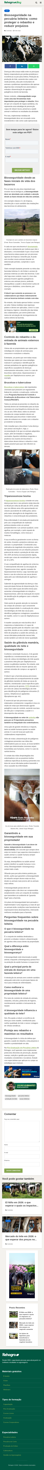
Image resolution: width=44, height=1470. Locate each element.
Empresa (7, 1160)
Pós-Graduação (9, 1409)
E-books (6, 1376)
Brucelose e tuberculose (14, 387)
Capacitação (7, 1404)
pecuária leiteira (23, 1096)
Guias (5, 1380)
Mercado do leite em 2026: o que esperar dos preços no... (21, 1238)
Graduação (7, 1418)
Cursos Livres (8, 1413)
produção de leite (11, 1099)
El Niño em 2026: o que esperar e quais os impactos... (21, 1204)
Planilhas (6, 1385)
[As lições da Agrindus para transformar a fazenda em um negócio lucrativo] (13, 1335)
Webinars (6, 1389)
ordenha (32, 717)
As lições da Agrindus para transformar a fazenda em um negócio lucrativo (25, 1338)
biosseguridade (10, 1096)
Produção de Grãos (10, 1446)
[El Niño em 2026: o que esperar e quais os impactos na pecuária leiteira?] (22, 1190)
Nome (6, 1144)
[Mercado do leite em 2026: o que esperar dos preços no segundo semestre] (22, 1224)
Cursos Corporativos (11, 1422)
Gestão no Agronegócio (12, 1455)
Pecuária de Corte (10, 1441)
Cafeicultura (7, 1450)
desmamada (33, 246)
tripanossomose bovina (15, 501)
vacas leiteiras (24, 1099)
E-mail (6, 1152)
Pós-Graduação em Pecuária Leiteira (22, 1048)
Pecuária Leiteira (9, 1437)
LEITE (7, 10)
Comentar (9, 30)
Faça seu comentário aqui (11, 1119)
